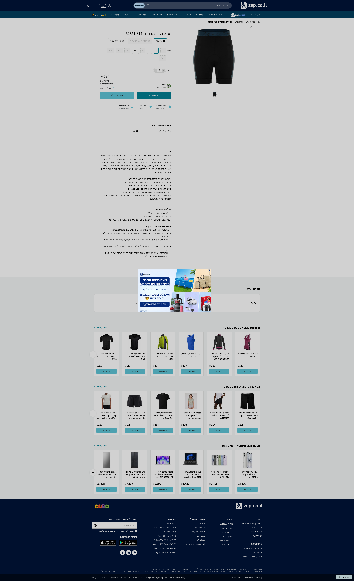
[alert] (177, 290)
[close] (209, 270)
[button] (209, 270)
